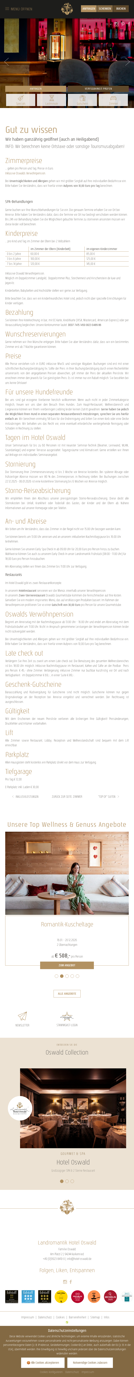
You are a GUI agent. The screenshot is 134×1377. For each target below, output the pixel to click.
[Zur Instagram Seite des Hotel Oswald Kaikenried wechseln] (116, 24)
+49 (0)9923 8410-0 (54, 1259)
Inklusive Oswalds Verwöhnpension (25, 173)
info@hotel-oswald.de (79, 1259)
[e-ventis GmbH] (67, 1322)
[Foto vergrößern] (67, 63)
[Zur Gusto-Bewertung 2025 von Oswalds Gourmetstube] (94, 1296)
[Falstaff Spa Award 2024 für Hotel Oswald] (28, 1296)
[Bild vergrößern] (67, 873)
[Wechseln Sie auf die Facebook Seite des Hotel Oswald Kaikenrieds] (128, 24)
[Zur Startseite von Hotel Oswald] (67, 8)
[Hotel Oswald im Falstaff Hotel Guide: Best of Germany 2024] (44, 1296)
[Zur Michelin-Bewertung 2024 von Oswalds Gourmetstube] (77, 1296)
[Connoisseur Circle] (126, 1296)
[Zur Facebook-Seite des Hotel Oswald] (71, 1282)
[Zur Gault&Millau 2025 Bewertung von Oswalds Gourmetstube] (61, 1296)
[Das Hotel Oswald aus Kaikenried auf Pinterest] (122, 24)
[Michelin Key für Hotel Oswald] (110, 1296)
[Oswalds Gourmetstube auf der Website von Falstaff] (11, 1296)
